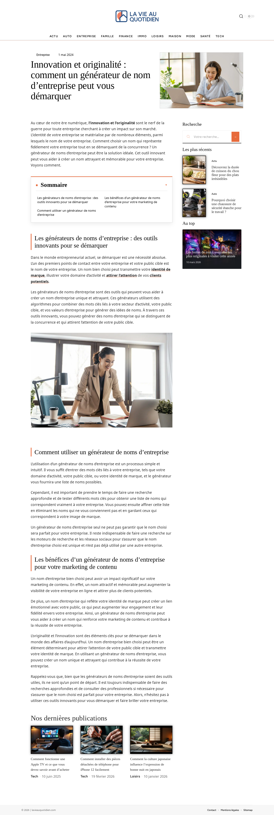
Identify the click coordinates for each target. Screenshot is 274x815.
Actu (214, 161)
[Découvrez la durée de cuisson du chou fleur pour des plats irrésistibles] (194, 170)
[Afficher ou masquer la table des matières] (117, 185)
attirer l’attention (121, 275)
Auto (214, 193)
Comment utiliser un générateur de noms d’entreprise (66, 213)
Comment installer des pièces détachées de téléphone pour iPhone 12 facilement (100, 764)
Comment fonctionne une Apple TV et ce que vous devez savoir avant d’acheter (50, 764)
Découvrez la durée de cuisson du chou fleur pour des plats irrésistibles (225, 173)
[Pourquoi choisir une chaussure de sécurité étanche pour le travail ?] (194, 203)
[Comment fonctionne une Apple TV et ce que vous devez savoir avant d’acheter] (52, 740)
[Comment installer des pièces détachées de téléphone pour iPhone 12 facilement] (102, 740)
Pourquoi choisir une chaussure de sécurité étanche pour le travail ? (226, 206)
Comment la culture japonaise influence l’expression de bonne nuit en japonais (150, 764)
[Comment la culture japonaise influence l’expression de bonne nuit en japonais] (151, 740)
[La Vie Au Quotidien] (137, 16)
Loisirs (135, 776)
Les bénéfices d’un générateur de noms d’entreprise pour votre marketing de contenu (132, 202)
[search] (241, 16)
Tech (34, 776)
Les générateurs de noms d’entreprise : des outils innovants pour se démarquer (67, 200)
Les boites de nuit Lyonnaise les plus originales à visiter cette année (210, 254)
